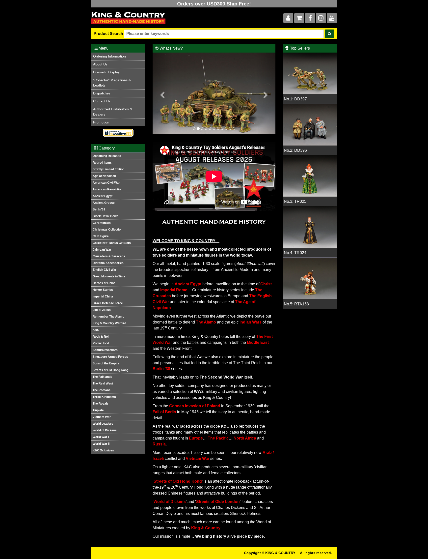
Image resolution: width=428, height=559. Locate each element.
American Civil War (106, 182)
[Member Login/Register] (288, 19)
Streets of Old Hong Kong (110, 370)
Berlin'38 (99, 209)
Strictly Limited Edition (108, 169)
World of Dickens (105, 430)
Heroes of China (104, 283)
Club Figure (101, 236)
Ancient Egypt (102, 196)
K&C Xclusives (103, 450)
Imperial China (103, 296)
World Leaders (103, 423)
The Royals (100, 403)
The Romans (101, 390)
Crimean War (102, 249)
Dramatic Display (106, 72)
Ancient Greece (104, 203)
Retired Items (102, 162)
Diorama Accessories (108, 263)
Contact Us (101, 101)
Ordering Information (109, 56)
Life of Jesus (102, 310)
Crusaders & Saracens (109, 256)
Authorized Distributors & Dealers (112, 111)
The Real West (103, 383)
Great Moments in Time (109, 276)
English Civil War (104, 269)
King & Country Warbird (109, 323)
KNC (96, 330)
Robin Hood (101, 343)
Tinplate (98, 410)
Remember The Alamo (108, 316)
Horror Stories (103, 290)
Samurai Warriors (105, 350)
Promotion (101, 122)
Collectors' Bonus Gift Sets (112, 243)
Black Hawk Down (105, 216)
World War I (101, 437)
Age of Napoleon (104, 176)
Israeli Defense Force (108, 303)
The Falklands (102, 377)
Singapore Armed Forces (110, 356)
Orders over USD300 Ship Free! (214, 3)
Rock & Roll (101, 336)
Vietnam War (102, 417)
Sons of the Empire (106, 363)
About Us (100, 64)
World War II (101, 443)
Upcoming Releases (107, 156)
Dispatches (101, 93)
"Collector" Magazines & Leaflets (112, 82)
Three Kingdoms (104, 397)
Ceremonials (102, 223)
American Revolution (107, 189)
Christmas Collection (107, 229)
